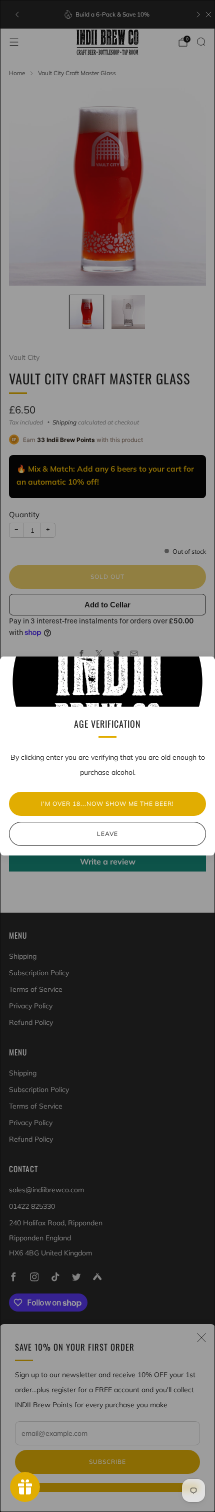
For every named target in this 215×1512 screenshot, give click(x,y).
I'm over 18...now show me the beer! (107, 803)
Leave (107, 833)
